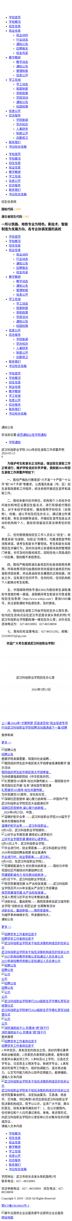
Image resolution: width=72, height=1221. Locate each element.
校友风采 (22, 53)
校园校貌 (22, 106)
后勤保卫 (22, 137)
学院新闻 (22, 120)
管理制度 (22, 70)
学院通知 (41, 434)
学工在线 (15, 79)
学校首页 (15, 17)
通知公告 (22, 44)
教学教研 (15, 57)
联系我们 (15, 142)
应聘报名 (22, 48)
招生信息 (15, 26)
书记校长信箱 (18, 146)
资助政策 (22, 93)
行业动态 (22, 39)
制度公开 (22, 133)
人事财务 (22, 128)
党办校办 (22, 124)
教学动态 (22, 62)
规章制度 (22, 88)
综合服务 (15, 115)
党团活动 (22, 97)
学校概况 (15, 21)
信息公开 (22, 75)
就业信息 (15, 30)
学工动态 (22, 84)
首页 (20, 434)
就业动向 (22, 35)
